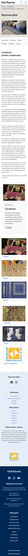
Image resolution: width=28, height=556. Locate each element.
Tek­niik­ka (5, 278)
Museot (14, 401)
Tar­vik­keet (5, 256)
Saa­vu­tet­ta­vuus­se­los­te (14, 550)
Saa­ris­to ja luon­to (14, 522)
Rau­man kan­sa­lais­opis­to (10, 363)
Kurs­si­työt (6, 300)
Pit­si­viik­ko (14, 403)
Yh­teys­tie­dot (14, 534)
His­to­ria (6, 343)
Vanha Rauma (14, 516)
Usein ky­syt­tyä (14, 540)
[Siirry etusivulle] (8, 2)
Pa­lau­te (14, 531)
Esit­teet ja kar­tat (14, 519)
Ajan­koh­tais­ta (14, 537)
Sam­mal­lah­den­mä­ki (14, 525)
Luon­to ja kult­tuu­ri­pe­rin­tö (8, 8)
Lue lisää (8, 227)
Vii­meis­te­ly (7, 323)
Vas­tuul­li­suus (10, 7)
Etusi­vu (3, 7)
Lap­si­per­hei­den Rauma (14, 528)
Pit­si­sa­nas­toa (14, 396)
